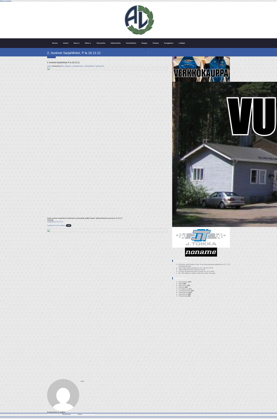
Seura (76, 43)
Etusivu (55, 43)
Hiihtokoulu (183, 285)
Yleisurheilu (101, 43)
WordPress (66, 414)
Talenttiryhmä (89, 66)
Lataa (68, 225)
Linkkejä (182, 43)
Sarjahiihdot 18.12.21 (55, 222)
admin (49, 66)
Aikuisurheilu (116, 43)
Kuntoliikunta (131, 43)
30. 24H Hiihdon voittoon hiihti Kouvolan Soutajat (197, 273)
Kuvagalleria (168, 43)
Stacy (80, 414)
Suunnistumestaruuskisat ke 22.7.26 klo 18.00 (196, 268)
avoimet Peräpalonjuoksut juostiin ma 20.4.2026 (196, 271)
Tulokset (156, 43)
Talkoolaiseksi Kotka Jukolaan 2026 (192, 270)
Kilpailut (68, 66)
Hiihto (87, 43)
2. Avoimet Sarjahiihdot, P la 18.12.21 (161, 50)
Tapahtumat (99, 66)
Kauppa (144, 43)
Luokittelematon (78, 66)
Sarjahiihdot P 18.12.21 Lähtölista (56, 225)
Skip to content (5, 1)
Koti (148, 49)
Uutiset (65, 43)
